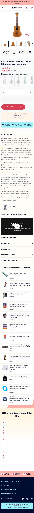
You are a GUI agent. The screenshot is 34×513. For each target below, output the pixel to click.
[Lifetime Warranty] (2, 474)
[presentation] (31, 81)
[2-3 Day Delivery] (24, 474)
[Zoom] (27, 34)
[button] (5, 68)
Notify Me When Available (13, 107)
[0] (29, 7)
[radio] (4, 81)
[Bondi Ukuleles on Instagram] (27, 499)
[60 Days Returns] (13, 474)
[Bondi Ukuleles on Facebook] (23, 499)
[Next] (32, 44)
